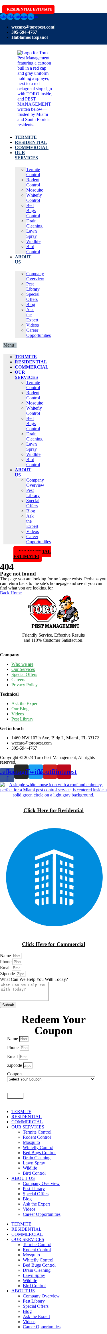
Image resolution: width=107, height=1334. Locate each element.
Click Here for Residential (53, 810)
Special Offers (32, 297)
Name (6, 955)
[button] (10, 345)
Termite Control (33, 172)
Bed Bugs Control (33, 210)
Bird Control (33, 249)
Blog (30, 304)
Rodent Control (33, 182)
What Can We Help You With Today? (34, 979)
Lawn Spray (31, 234)
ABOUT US (23, 1178)
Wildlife (33, 241)
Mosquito (34, 190)
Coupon (14, 1073)
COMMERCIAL (32, 147)
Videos (32, 325)
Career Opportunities (38, 333)
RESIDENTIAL (31, 142)
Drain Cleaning (34, 223)
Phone (6, 961)
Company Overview (35, 276)
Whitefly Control (34, 198)
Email (6, 967)
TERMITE (26, 137)
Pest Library (33, 286)
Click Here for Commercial (53, 944)
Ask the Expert (36, 1204)
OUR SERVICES (26, 155)
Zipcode (8, 973)
